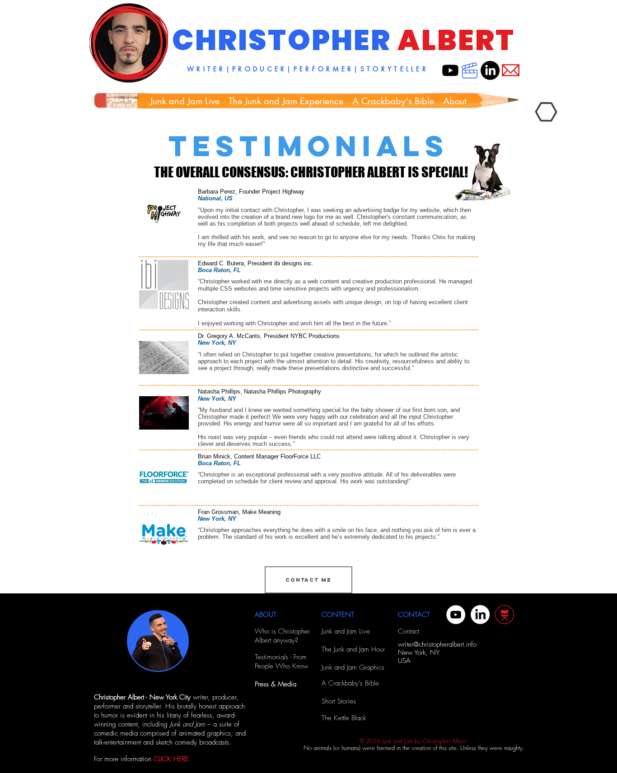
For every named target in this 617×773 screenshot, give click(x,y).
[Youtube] (450, 70)
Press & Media (275, 684)
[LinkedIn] (490, 70)
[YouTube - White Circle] (455, 614)
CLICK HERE (171, 759)
